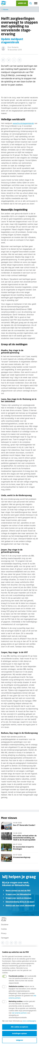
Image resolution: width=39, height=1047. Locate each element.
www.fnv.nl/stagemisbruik (23, 123)
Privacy (3, 933)
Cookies (4, 929)
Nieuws (5, 9)
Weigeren (19, 1040)
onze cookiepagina (29, 1021)
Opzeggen (5, 938)
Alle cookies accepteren (19, 1027)
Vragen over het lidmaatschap (18, 894)
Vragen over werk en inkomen (18, 898)
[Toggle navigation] (35, 3)
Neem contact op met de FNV (18, 890)
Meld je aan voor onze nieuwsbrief (20, 905)
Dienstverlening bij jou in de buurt (20, 902)
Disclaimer (4, 924)
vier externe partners (19, 1013)
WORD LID (22, 3)
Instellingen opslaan (19, 1033)
